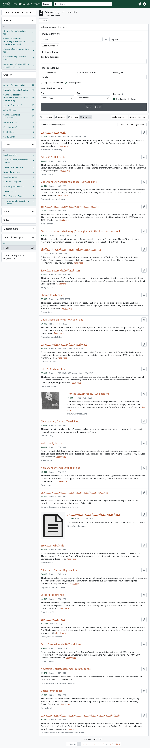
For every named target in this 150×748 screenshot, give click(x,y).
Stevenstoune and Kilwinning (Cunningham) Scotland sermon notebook (80, 231)
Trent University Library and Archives (18, 161)
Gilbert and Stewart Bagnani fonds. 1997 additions (69, 181)
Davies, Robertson (18, 173)
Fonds (18, 248)
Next (117, 744)
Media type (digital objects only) (13, 257)
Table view (86, 117)
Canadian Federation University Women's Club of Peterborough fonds (18, 41)
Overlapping (121, 99)
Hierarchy (61, 117)
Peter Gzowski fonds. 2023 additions (61, 644)
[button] (139, 4)
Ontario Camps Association (18, 86)
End (78, 93)
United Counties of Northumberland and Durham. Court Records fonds (80, 715)
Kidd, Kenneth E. (18, 128)
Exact (133, 99)
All (4, 26)
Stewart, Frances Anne (18, 168)
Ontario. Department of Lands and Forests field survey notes (74, 492)
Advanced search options (55, 27)
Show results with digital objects (133, 124)
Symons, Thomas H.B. (18, 106)
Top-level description (50, 57)
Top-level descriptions (53, 82)
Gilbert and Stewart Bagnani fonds (60, 570)
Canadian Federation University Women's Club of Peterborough (18, 98)
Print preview (47, 117)
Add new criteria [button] (49, 45)
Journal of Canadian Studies (18, 90)
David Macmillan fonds (53, 132)
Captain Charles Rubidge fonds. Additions (64, 344)
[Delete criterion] (146, 39)
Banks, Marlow (18, 123)
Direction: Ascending (138, 117)
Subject (7, 220)
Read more (63, 146)
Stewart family (18, 192)
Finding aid (118, 72)
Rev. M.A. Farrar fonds (53, 619)
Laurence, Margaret (18, 182)
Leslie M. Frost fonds (52, 594)
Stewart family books (52, 295)
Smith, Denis (18, 132)
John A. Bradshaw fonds (54, 369)
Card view (74, 117)
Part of (7, 20)
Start (43, 93)
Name (6, 144)
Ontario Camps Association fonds (18, 32)
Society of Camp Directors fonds (18, 58)
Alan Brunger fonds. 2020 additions (60, 270)
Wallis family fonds (51, 443)
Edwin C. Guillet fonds (53, 157)
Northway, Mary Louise (18, 187)
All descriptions (74, 82)
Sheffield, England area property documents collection (71, 249)
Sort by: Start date (119, 117)
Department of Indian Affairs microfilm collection (18, 65)
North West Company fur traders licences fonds (93, 514)
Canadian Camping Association (18, 116)
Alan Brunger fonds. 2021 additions (60, 467)
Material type (10, 228)
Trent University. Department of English (18, 202)
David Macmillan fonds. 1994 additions (62, 319)
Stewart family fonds (52, 545)
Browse (46, 4)
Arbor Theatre (18, 110)
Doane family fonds (51, 690)
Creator (7, 74)
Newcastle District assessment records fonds (66, 668)
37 (111, 744)
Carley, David (18, 137)
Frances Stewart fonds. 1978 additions (88, 393)
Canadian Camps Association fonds (18, 50)
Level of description (14, 237)
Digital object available (87, 72)
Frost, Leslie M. (18, 155)
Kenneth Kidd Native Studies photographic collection (70, 206)
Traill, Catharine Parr (18, 197)
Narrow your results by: (19, 12)
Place (6, 211)
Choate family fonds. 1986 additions (60, 421)
